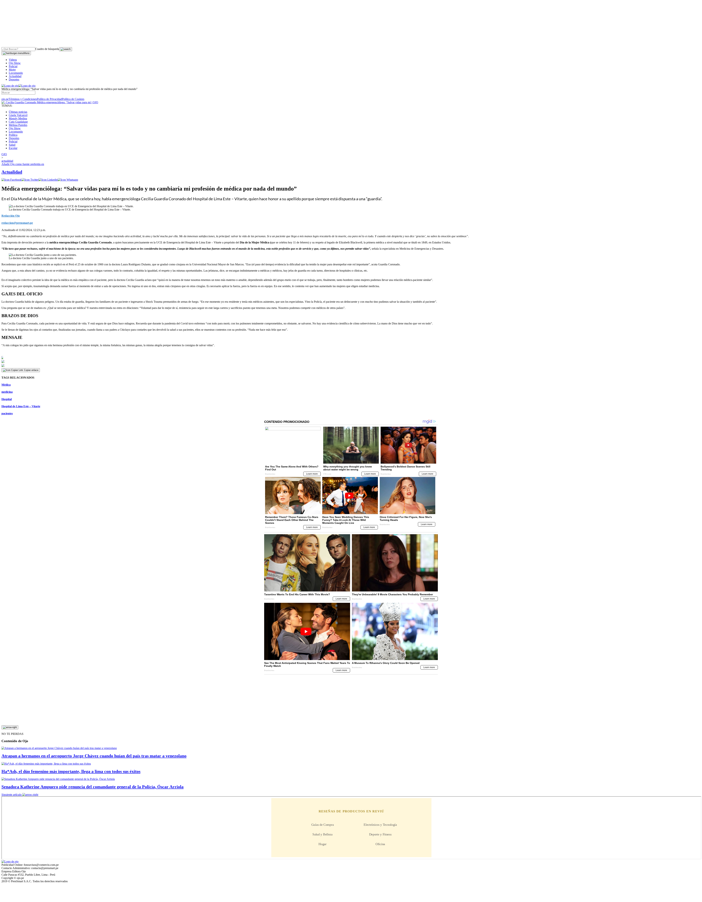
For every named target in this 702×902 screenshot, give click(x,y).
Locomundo (16, 72)
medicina (7, 391)
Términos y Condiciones (23, 99)
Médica (6, 384)
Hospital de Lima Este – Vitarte (20, 406)
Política (13, 134)
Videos (13, 59)
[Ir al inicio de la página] (9, 727)
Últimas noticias (18, 111)
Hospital (6, 399)
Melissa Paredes (18, 125)
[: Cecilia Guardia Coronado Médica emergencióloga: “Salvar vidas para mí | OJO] (49, 102)
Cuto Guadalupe (18, 121)
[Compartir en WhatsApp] (68, 179)
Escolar (13, 148)
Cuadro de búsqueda (47, 48)
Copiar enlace (31, 370)
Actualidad (15, 76)
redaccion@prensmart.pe (17, 222)
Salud (12, 144)
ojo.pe (5, 99)
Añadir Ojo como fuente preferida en (22, 164)
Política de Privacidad (49, 99)
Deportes (14, 79)
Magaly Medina (18, 118)
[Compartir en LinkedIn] (48, 179)
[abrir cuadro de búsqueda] (65, 49)
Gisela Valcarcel (18, 115)
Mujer (12, 69)
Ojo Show (15, 63)
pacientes (7, 413)
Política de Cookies (73, 99)
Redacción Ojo (10, 215)
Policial (13, 66)
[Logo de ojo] (9, 85)
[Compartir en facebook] (11, 179)
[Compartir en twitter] (30, 179)
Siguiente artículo (11, 794)
